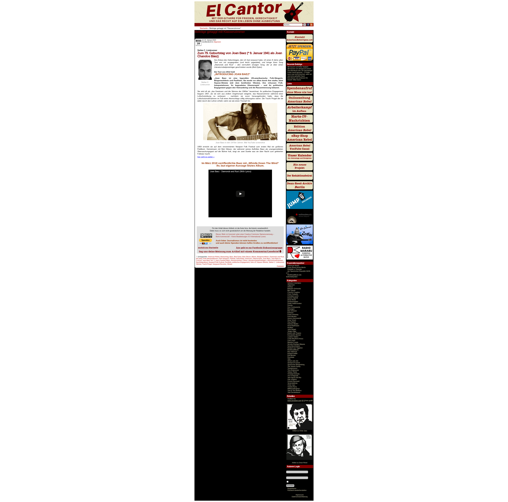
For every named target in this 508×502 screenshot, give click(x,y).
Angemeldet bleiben (296, 482)
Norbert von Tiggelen (295, 348)
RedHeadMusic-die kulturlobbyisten (293, 276)
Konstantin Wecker (294, 335)
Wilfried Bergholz (293, 389)
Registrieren (291, 488)
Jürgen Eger (291, 331)
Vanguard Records (219, 264)
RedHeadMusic (293, 350)
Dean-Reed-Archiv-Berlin (296, 267)
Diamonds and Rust (277, 257)
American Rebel (214, 257)
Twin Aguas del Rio (294, 378)
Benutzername (291, 470)
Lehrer (245, 260)
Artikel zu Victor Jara (299, 431)
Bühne (254, 257)
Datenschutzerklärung (300, 497)
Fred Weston (292, 316)
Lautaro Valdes (292, 337)
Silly (289, 359)
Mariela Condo (292, 342)
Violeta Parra (292, 387)
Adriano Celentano (294, 283)
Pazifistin (228, 262)
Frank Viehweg (292, 315)
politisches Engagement (241, 262)
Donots (290, 305)
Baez (231, 257)
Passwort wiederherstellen (297, 490)
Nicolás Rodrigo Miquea (296, 344)
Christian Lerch (292, 296)
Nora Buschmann (293, 346)
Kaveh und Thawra (294, 333)
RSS (311, 24)
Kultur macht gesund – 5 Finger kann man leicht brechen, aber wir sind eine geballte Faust (299, 74)
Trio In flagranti (292, 376)
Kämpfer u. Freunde (294, 269)
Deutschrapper (292, 302)
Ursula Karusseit (293, 381)
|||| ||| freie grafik (300, 401)
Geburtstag (240, 259)
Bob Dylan (238, 257)
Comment (280, 266)
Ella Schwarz (292, 311)
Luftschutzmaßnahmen (275, 260)
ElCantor (199, 259)
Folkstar (232, 259)
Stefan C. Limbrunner (276, 262)
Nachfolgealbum (202, 262)
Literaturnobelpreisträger (257, 260)
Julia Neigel (291, 329)
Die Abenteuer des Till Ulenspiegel (299, 70)
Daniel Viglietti (292, 298)
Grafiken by (291, 399)
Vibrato (229, 264)
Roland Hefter (292, 353)
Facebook (308, 24)
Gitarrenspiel (257, 259)
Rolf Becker (291, 355)
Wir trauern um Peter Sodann (297, 67)
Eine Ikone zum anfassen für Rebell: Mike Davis (297, 79)
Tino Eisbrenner (293, 370)
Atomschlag (224, 257)
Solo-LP (253, 262)
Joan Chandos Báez (222, 260)
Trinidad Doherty (293, 374)
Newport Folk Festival (216, 262)
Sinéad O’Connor (293, 363)
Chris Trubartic (292, 294)
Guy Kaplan (291, 322)
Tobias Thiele (292, 372)
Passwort (289, 475)
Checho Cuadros (293, 292)
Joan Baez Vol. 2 (209, 260)
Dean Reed (291, 300)
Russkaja (290, 357)
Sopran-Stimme (262, 262)
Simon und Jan (292, 361)
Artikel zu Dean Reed (299, 463)
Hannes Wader (292, 324)
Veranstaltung (292, 383)
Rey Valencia (292, 352)
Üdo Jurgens (292, 379)
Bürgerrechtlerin (263, 257)
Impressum (300, 495)
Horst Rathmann (293, 326)
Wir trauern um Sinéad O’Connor (299, 69)
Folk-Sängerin (224, 259)
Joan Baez (267, 259)
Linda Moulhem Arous (295, 339)
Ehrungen (291, 309)
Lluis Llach (291, 340)
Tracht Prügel (207, 264)
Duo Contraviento (293, 307)
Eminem (290, 313)
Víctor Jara (291, 385)
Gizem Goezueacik (294, 318)
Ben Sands (291, 290)
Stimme (198, 264)
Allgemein (217, 42)
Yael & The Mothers (294, 390)
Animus (290, 287)
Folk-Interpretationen (210, 259)
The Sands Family (293, 366)
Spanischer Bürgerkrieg (296, 365)
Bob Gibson (246, 257)
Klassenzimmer (236, 260)
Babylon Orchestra (294, 289)
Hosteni (290, 327)
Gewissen (248, 259)
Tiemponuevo (292, 368)
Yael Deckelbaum (293, 392)
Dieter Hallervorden (294, 303)
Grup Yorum (291, 320)
